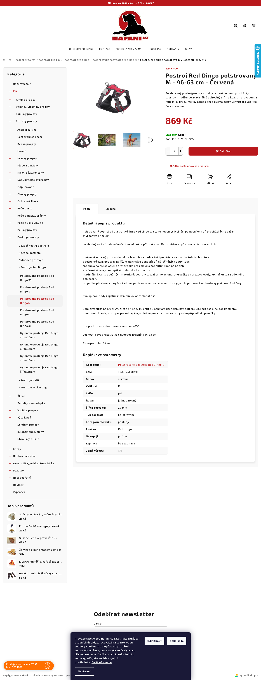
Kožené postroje (30, 253)
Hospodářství (22, 478)
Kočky (17, 449)
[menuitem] (81, 49)
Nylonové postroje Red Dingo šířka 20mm (39, 358)
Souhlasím (177, 641)
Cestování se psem (29, 137)
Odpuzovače (25, 187)
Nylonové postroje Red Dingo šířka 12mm (39, 335)
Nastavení (84, 671)
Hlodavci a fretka (24, 456)
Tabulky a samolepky (31, 403)
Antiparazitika (27, 130)
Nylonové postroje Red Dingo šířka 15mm (39, 347)
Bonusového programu (196, 166)
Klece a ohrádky (28, 166)
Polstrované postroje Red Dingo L (37, 312)
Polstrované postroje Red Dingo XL (37, 324)
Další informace (101, 662)
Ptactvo (18, 471)
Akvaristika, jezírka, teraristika (33, 463)
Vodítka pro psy (27, 410)
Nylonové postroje (31, 260)
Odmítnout (154, 641)
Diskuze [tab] (111, 209)
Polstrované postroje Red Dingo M (37, 301)
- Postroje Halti (29, 380)
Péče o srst (24, 208)
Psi (15, 91)
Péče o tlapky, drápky (31, 216)
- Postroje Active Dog (33, 387)
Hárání (21, 151)
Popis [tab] (87, 209)
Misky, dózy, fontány (30, 173)
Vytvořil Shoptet (249, 675)
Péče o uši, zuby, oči (30, 223)
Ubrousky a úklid (28, 439)
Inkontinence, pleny (30, 432)
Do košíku (225, 151)
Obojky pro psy (27, 194)
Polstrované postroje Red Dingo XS (37, 278)
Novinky (18, 485)
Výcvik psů (24, 418)
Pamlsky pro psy (26, 114)
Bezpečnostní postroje (34, 246)
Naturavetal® (22, 84)
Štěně (21, 396)
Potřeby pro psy (26, 121)
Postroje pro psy (28, 237)
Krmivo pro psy (26, 100)
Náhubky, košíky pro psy (33, 180)
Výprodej (19, 492)
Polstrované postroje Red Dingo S (37, 289)
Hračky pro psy (27, 158)
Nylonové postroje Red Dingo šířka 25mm (39, 370)
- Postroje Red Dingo (32, 267)
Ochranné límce (27, 201)
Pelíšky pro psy (27, 230)
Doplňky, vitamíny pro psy (33, 107)
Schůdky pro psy (28, 425)
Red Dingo (172, 68)
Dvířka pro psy (26, 144)
